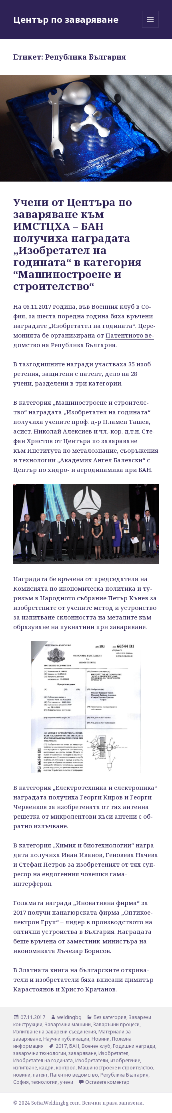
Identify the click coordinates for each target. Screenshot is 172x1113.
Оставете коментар (107, 1082)
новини (21, 1074)
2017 (61, 1046)
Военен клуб (96, 1046)
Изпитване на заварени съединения (54, 1031)
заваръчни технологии (39, 1053)
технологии (44, 1082)
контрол (66, 1067)
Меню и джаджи (150, 27)
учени (66, 1082)
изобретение (125, 1060)
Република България (124, 1074)
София (21, 1082)
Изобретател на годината (43, 1060)
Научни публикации (66, 1038)
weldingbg (69, 1017)
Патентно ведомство (74, 1074)
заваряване (82, 1053)
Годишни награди (134, 1046)
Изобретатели (91, 1060)
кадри (46, 1067)
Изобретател (113, 1053)
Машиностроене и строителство (115, 1067)
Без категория (110, 1017)
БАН (74, 1046)
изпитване (25, 1067)
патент (40, 1074)
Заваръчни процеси (116, 1024)
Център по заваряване (65, 19)
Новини (101, 1038)
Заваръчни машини (68, 1024)
